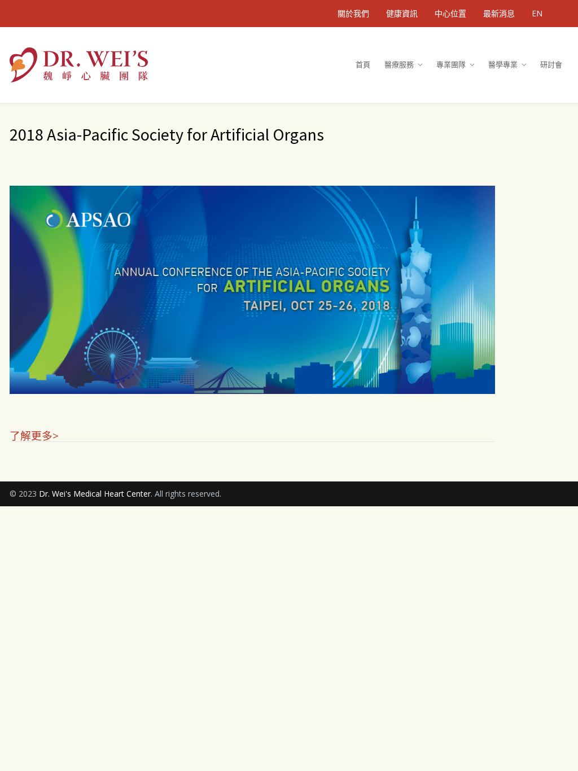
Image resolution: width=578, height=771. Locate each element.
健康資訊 (402, 13)
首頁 (363, 64)
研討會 (551, 64)
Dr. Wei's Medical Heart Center (95, 493)
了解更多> (34, 435)
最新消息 (499, 13)
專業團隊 (451, 64)
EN (537, 13)
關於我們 (353, 13)
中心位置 (450, 13)
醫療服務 (399, 64)
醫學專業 (503, 64)
